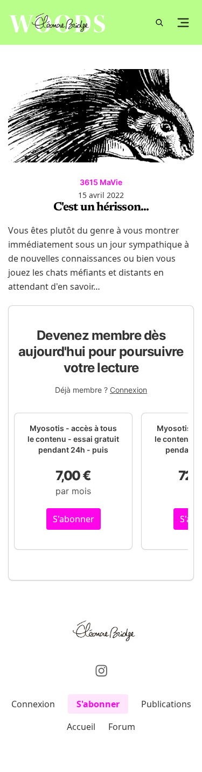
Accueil (81, 727)
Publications (166, 704)
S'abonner (73, 519)
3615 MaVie (101, 182)
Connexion (128, 389)
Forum (121, 727)
